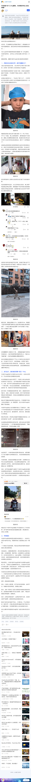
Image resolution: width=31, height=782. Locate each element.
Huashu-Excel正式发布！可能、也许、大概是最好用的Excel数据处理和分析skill (11, 681)
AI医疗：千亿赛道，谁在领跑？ (10, 763)
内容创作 (11, 621)
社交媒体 (21, 621)
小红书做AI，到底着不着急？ (9, 639)
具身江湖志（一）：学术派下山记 (10, 729)
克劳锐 (6, 10)
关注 (28, 10)
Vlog (3, 621)
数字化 (16, 621)
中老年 (7, 621)
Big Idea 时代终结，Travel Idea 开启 (11, 743)
